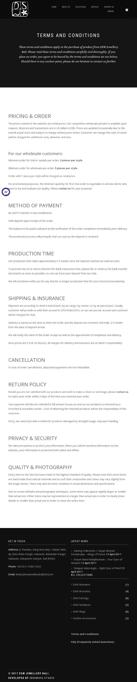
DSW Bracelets (81, 584)
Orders (110, 11)
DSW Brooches (81, 591)
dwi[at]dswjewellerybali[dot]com (34, 574)
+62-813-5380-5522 (29, 566)
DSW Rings (79, 611)
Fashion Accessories (84, 618)
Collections (80, 7)
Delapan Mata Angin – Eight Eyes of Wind (97, 568)
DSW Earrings (81, 598)
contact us (65, 188)
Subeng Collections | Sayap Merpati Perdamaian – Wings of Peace (93, 552)
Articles (94, 7)
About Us (66, 7)
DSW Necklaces (82, 604)
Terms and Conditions (85, 634)
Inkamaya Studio (42, 677)
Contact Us (109, 7)
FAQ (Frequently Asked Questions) (92, 641)
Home (54, 7)
